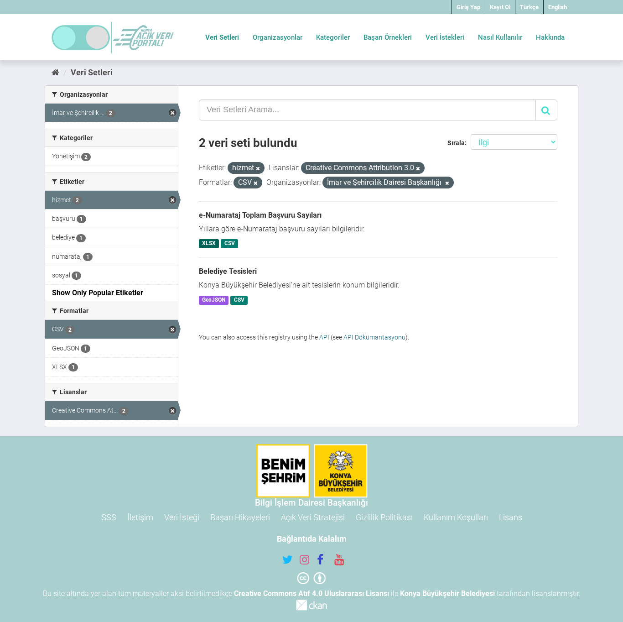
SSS (108, 517)
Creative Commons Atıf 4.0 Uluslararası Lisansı (311, 593)
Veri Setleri (222, 37)
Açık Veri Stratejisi (313, 517)
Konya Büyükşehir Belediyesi (447, 593)
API (324, 337)
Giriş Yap (468, 7)
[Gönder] (546, 109)
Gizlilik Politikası (384, 517)
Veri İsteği (181, 517)
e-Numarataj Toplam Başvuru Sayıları (260, 215)
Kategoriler (333, 37)
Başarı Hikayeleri (240, 517)
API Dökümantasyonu (374, 337)
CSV (229, 243)
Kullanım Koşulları (456, 517)
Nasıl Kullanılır (500, 37)
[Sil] (258, 169)
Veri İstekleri (445, 37)
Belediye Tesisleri (228, 271)
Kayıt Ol (500, 7)
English (557, 7)
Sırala (456, 142)
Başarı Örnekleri (387, 37)
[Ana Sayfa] (55, 72)
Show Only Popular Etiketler (97, 292)
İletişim (140, 517)
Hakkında (550, 37)
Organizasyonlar (277, 37)
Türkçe (529, 7)
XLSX (209, 243)
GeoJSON (213, 300)
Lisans (510, 517)
